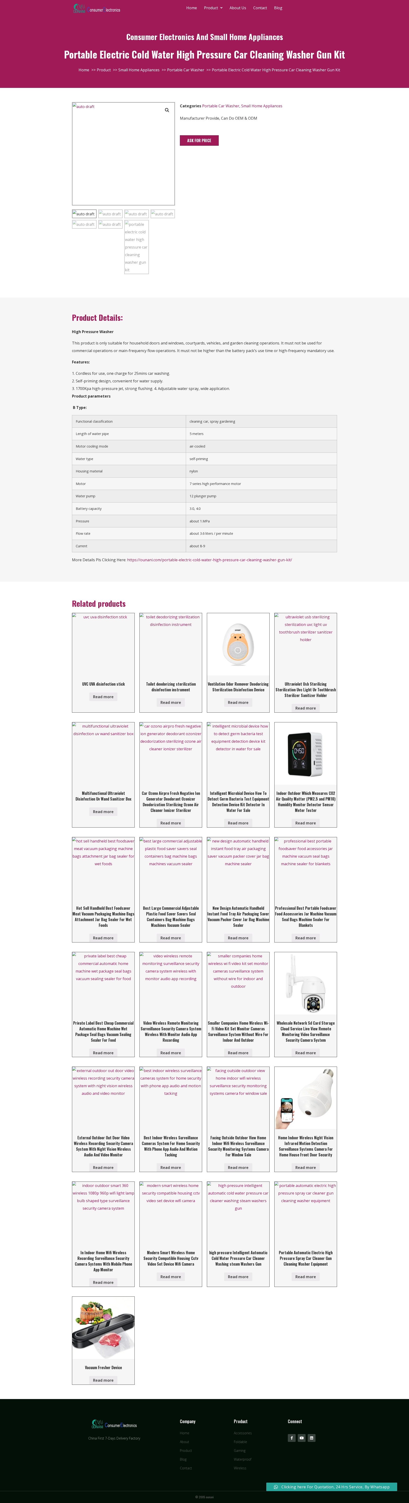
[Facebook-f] (292, 1438)
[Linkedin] (312, 1438)
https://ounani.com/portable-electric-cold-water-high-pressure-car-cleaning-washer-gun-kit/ (209, 559)
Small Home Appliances (261, 106)
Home (191, 7)
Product (211, 7)
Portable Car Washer (220, 106)
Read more (103, 696)
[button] (199, 140)
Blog (278, 7)
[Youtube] (302, 1438)
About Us (238, 7)
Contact (260, 7)
